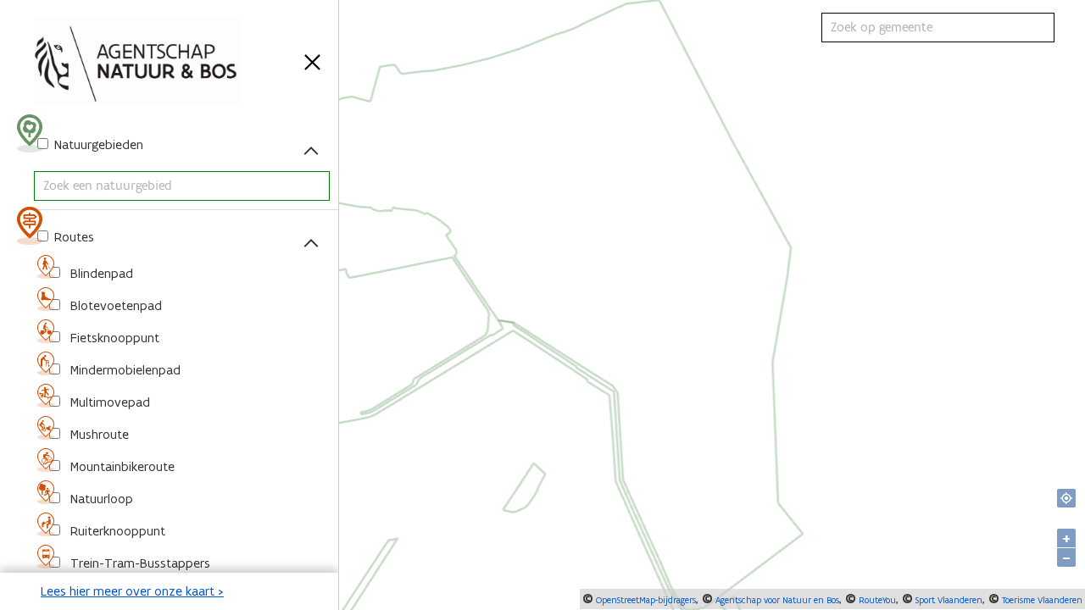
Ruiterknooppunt (116, 531)
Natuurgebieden (97, 144)
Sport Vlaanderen (947, 600)
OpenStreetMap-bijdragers (644, 600)
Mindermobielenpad (124, 370)
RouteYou (876, 600)
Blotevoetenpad (114, 305)
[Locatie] (1066, 498)
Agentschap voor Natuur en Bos (776, 600)
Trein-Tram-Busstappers (138, 563)
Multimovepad (108, 402)
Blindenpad (100, 273)
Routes (72, 237)
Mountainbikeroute (121, 466)
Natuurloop (100, 499)
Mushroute (98, 434)
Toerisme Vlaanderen (1040, 600)
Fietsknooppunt (113, 338)
